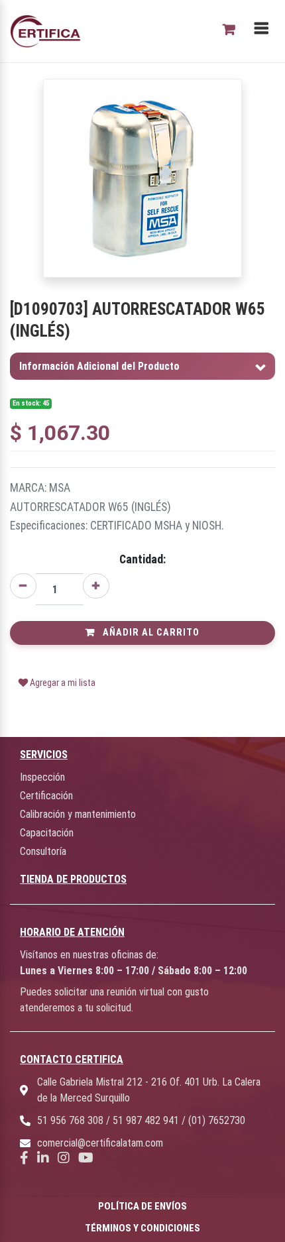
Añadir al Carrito (150, 632)
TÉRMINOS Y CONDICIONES (142, 1228)
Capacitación (47, 832)
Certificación (46, 795)
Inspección (42, 777)
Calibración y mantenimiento (78, 814)
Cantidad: (142, 559)
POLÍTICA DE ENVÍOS (142, 1206)
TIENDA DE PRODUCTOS (73, 879)
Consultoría (43, 851)
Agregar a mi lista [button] (61, 682)
